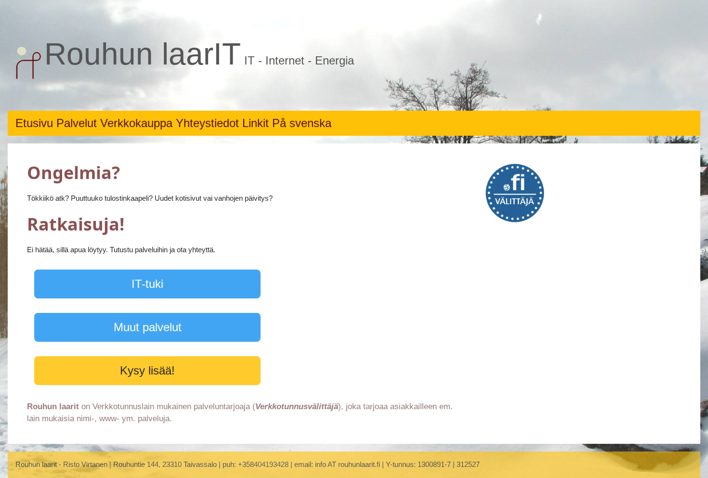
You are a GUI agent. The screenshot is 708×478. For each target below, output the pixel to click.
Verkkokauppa (138, 122)
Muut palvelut (148, 327)
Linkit (257, 122)
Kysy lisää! (147, 370)
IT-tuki (147, 283)
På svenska (301, 122)
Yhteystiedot (209, 122)
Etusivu (35, 122)
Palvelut (78, 122)
